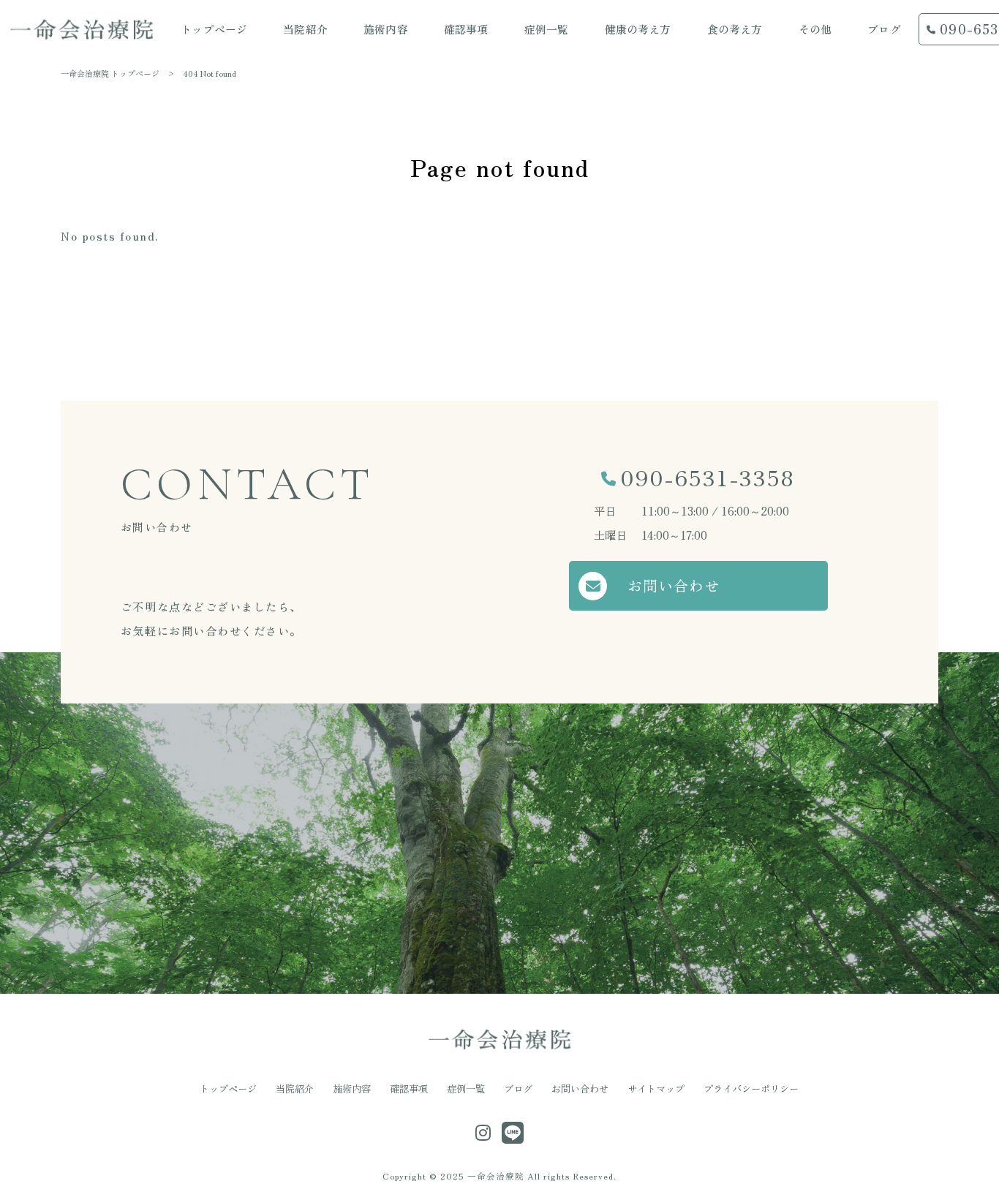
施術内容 (352, 1088)
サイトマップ (656, 1088)
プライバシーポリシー (751, 1088)
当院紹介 (295, 1088)
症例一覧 (466, 1088)
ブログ (518, 1088)
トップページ (228, 1088)
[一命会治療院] (81, 29)
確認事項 (409, 1088)
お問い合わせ (673, 585)
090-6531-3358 (707, 477)
